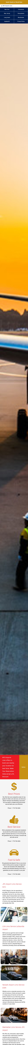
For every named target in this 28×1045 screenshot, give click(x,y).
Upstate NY (7, 21)
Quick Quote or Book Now (14, 2)
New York (7, 9)
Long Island (7, 17)
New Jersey (7, 13)
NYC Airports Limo (7, 5)
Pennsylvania (21, 13)
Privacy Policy (20, 21)
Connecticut (21, 9)
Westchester (21, 17)
